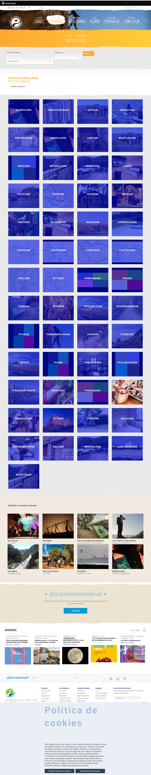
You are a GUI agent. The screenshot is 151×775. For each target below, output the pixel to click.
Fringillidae (58, 138)
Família (38, 644)
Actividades (56, 20)
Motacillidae (58, 166)
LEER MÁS (75, 611)
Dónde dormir (77, 20)
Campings (81, 693)
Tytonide (58, 306)
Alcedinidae (58, 222)
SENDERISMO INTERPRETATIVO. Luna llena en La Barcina (73, 640)
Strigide (24, 362)
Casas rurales (82, 698)
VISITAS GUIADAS (50, 571)
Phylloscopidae (127, 362)
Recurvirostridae (24, 446)
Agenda (94, 20)
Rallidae (58, 446)
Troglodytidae (92, 306)
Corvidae (58, 194)
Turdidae (23, 306)
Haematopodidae (58, 109)
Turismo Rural (64, 698)
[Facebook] (9, 8)
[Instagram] (16, 8)
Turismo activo (65, 701)
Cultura (16, 644)
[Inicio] (17, 19)
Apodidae (93, 194)
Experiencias (112, 20)
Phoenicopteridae (23, 390)
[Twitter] (6, 8)
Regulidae (127, 418)
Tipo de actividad (13, 52)
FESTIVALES (13, 541)
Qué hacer (68, 35)
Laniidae (92, 138)
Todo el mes (100, 698)
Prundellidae (23, 418)
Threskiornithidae (58, 334)
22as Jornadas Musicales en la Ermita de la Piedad (17, 641)
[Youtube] (13, 8)
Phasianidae (93, 390)
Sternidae (92, 418)
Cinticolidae (127, 250)
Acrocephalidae (127, 446)
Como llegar (132, 20)
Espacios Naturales (63, 694)
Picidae (58, 362)
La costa (62, 690)
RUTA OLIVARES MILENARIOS (90, 541)
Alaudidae (92, 222)
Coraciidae (93, 250)
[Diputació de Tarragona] (75, 3)
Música (9, 644)
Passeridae (58, 390)
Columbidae (58, 250)
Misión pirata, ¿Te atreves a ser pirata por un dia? (46, 641)
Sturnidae (127, 334)
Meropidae (92, 166)
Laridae (127, 166)
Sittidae (58, 418)
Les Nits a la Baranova (130, 640)
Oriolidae (24, 166)
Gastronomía (98, 642)
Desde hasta (17, 637)
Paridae (127, 278)
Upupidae (93, 334)
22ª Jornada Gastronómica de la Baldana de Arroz (103, 639)
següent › (144, 630)
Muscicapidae (127, 138)
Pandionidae (93, 278)
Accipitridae (23, 474)
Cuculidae (23, 194)
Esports (73, 644)
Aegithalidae (92, 446)
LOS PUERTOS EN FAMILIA (124, 541)
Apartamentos (83, 695)
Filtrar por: (59, 52)
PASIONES (47, 541)
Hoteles (80, 690)
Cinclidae (24, 278)
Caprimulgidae (127, 222)
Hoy (97, 690)
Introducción (46, 690)
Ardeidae (127, 194)
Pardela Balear (18, 86)
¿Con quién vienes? (45, 699)
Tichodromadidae (127, 306)
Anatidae (24, 222)
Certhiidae (23, 250)
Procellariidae (127, 390)
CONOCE (39, 20)
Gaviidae (92, 109)
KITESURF (81, 571)
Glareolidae (23, 109)
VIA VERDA (12, 571)
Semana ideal (100, 695)
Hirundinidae (23, 138)
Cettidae (58, 278)
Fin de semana (101, 693)
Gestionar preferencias (90, 771)
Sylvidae (23, 334)
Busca (87, 53)
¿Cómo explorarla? (45, 694)
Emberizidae (127, 109)
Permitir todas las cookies (59, 771)
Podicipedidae (93, 362)
